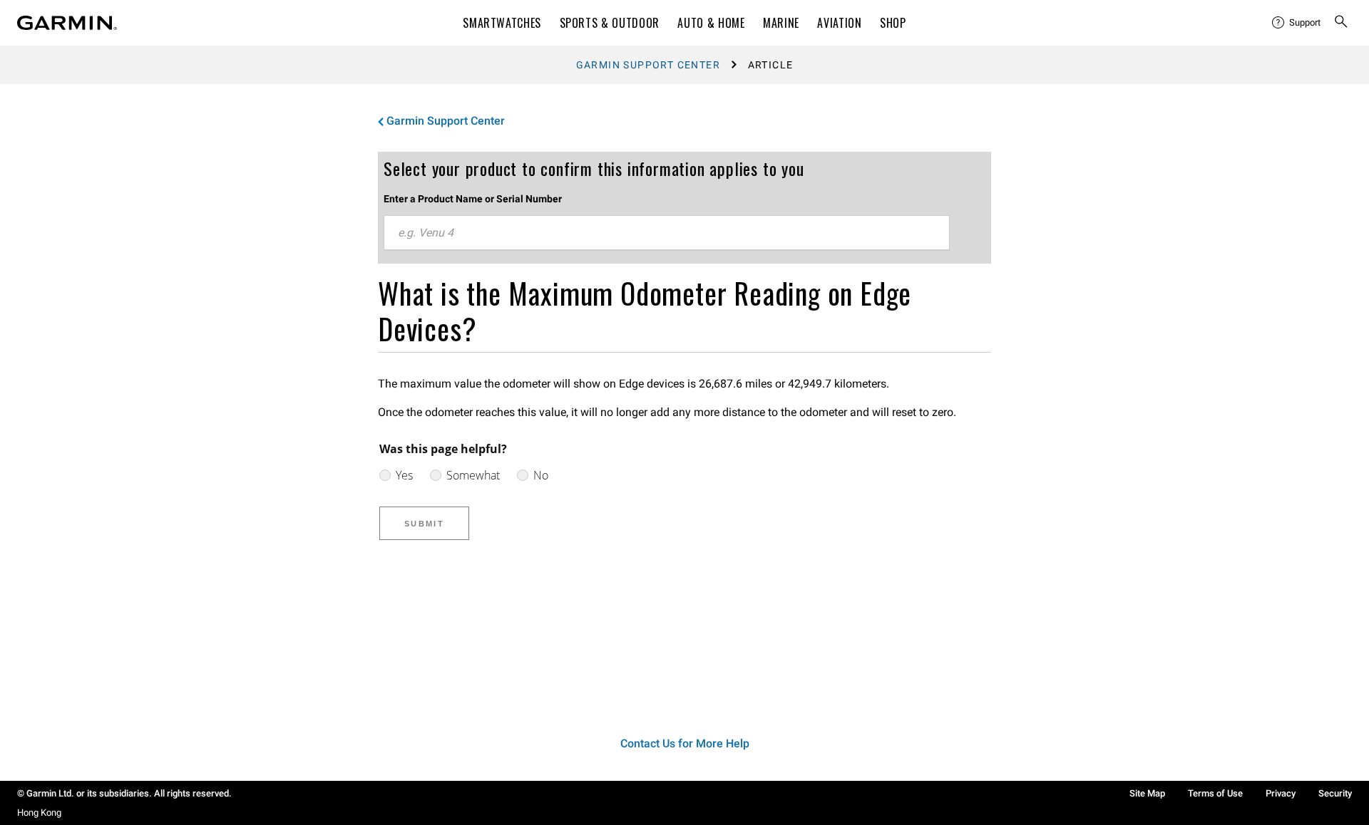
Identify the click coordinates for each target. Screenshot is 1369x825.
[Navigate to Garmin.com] (67, 23)
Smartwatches (502, 22)
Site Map (1147, 793)
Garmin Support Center (648, 65)
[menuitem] (1297, 23)
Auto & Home (710, 22)
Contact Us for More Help (684, 743)
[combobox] (667, 233)
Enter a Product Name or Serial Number (473, 198)
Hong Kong (39, 812)
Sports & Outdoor (610, 22)
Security (1335, 793)
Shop (893, 22)
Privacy (1281, 793)
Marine (781, 22)
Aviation (839, 22)
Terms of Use (1215, 793)
